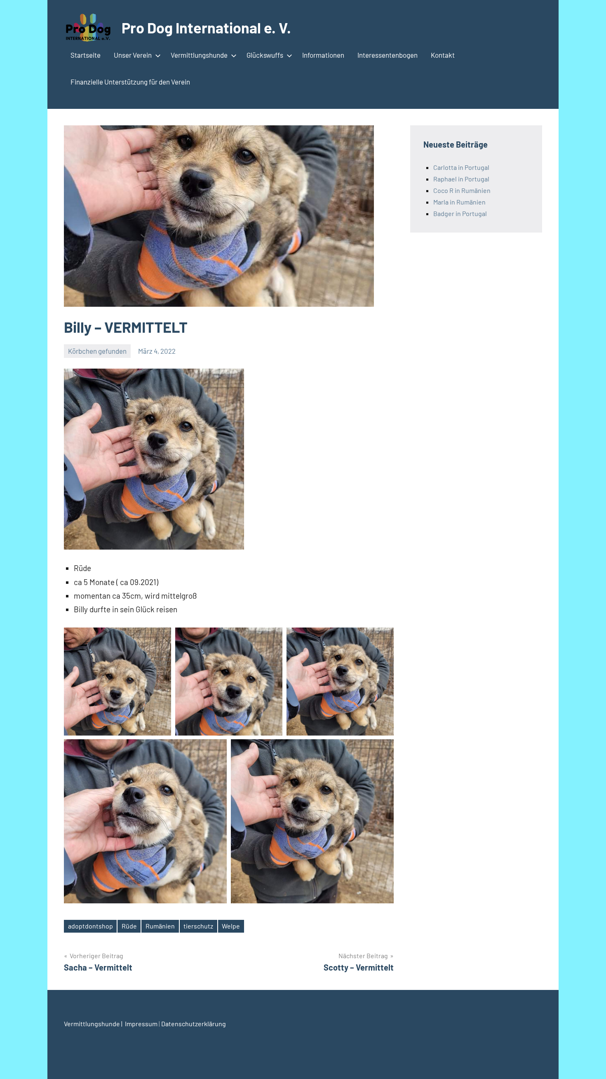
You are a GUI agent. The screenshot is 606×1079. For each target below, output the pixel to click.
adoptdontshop (90, 926)
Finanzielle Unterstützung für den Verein (130, 82)
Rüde (129, 926)
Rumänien (160, 926)
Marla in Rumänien (459, 202)
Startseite (85, 55)
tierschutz (198, 926)
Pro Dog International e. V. (206, 27)
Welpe (231, 926)
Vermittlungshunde (199, 55)
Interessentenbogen (387, 55)
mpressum (143, 1023)
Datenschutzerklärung (193, 1023)
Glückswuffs (265, 55)
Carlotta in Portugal (461, 167)
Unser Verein (133, 55)
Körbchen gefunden (97, 351)
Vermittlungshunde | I (95, 1023)
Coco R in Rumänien (462, 190)
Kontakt (443, 55)
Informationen (323, 55)
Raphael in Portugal (461, 179)
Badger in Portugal (460, 213)
